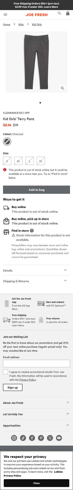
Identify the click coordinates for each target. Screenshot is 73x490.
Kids (21, 24)
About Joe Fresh (13, 402)
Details (8, 270)
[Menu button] (5, 14)
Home (6, 24)
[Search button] (59, 13)
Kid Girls (37, 24)
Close (36, 483)
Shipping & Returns (16, 281)
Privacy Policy (27, 379)
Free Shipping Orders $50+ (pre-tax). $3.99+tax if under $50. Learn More (37, 5)
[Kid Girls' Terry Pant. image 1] (40, 103)
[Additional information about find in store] (32, 230)
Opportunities (11, 425)
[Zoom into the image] (63, 88)
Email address (11, 357)
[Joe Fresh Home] (36, 14)
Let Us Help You (13, 414)
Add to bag (37, 189)
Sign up (12, 387)
